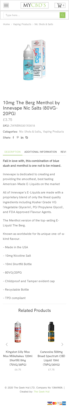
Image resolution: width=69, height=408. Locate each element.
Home (6, 24)
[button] (7, 344)
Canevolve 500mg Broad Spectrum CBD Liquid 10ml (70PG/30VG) (51, 358)
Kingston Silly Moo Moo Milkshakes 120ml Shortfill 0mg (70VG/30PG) (17, 358)
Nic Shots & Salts (43, 24)
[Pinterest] (18, 137)
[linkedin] (22, 137)
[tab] (12, 151)
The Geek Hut (41, 391)
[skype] (26, 137)
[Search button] (62, 15)
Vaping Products (22, 24)
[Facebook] (13, 137)
